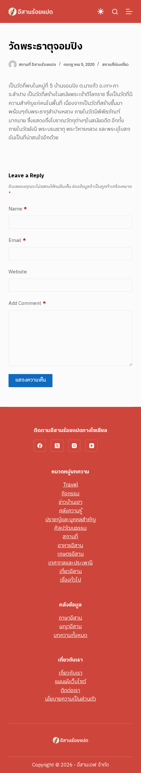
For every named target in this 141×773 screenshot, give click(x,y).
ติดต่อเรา (70, 690)
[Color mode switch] (100, 11)
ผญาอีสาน (70, 626)
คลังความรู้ (70, 510)
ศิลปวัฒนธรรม (70, 528)
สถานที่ (70, 536)
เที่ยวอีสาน (70, 571)
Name (18, 209)
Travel (70, 485)
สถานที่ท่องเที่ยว (115, 65)
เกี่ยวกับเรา (70, 673)
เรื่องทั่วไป (70, 580)
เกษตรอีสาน (70, 554)
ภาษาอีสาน (70, 618)
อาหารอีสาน (70, 545)
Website (18, 272)
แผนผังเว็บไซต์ (70, 681)
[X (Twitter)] (57, 446)
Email (17, 241)
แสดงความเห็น (30, 380)
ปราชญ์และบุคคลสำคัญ (70, 519)
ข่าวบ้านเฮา (70, 502)
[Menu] (129, 11)
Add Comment (27, 303)
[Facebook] (40, 446)
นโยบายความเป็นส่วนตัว (70, 699)
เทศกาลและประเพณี (70, 563)
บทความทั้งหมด (70, 635)
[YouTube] (91, 446)
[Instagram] (74, 446)
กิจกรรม (70, 493)
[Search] (115, 11)
